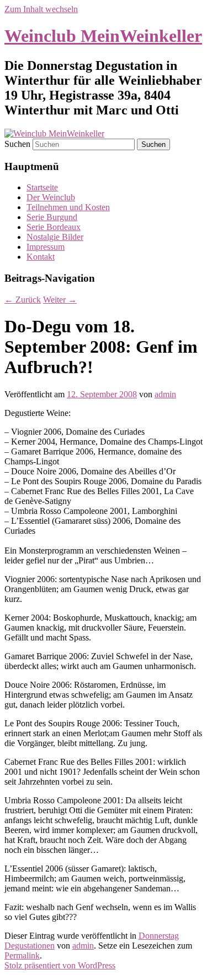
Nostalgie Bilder (54, 237)
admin (165, 394)
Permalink (22, 955)
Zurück (22, 299)
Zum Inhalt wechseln (41, 9)
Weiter (60, 299)
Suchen (17, 144)
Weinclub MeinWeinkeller (103, 36)
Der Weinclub (50, 197)
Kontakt (40, 256)
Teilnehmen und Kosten (68, 207)
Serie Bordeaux (53, 227)
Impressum (45, 246)
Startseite (42, 187)
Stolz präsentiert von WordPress (59, 965)
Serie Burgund (51, 217)
